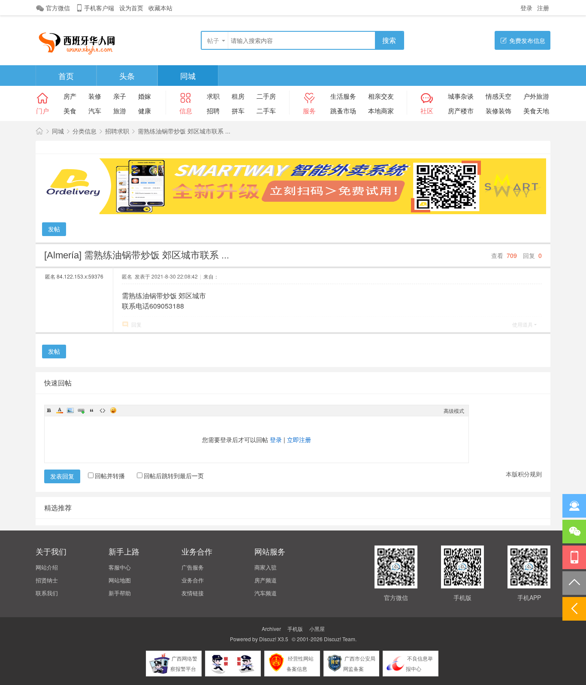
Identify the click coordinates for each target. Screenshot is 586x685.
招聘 (213, 110)
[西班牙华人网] (80, 41)
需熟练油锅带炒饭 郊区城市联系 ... (184, 131)
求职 (213, 95)
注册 (543, 7)
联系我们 (47, 593)
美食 (69, 110)
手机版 (295, 628)
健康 (144, 110)
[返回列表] (574, 609)
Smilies (113, 410)
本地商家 (381, 110)
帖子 (213, 40)
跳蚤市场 (343, 110)
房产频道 (265, 580)
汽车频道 (265, 593)
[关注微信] (574, 531)
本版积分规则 (524, 474)
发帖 (54, 228)
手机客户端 (99, 7)
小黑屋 (317, 628)
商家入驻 (265, 567)
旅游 (119, 110)
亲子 (119, 95)
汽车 (94, 110)
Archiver (271, 628)
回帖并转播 (110, 475)
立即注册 (299, 439)
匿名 (74, 276)
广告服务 (192, 567)
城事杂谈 (461, 95)
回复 (136, 324)
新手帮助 (120, 593)
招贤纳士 (47, 580)
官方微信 (58, 7)
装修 (94, 95)
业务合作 (192, 580)
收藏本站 (160, 7)
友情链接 (192, 593)
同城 (188, 75)
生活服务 (343, 95)
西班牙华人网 (39, 131)
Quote (92, 410)
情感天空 (498, 95)
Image (70, 410)
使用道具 (522, 324)
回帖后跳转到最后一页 (174, 475)
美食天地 (536, 110)
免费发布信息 (527, 40)
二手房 (266, 95)
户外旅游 (536, 95)
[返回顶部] (574, 583)
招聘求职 (117, 131)
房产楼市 (461, 110)
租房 (238, 95)
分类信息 (84, 131)
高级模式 (454, 410)
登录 (526, 7)
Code (102, 410)
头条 (127, 75)
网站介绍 (47, 567)
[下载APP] (574, 557)
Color (59, 410)
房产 (69, 95)
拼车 (238, 110)
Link (81, 410)
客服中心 (120, 567)
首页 (66, 75)
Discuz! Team (339, 639)
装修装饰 (498, 110)
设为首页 (131, 7)
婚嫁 (144, 95)
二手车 (266, 110)
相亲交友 (381, 95)
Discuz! (267, 639)
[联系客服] (574, 506)
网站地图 (120, 580)
